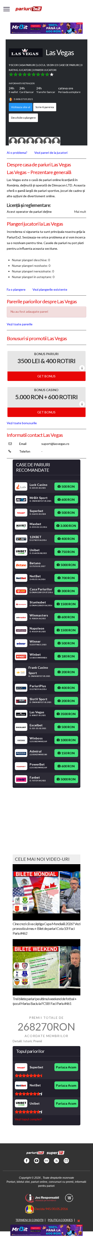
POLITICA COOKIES (60, 1220)
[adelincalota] (47, 141)
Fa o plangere (16, 289)
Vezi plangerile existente (50, 289)
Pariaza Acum (66, 1067)
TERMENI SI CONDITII (29, 1220)
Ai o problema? (17, 152)
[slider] (31, 74)
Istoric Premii (32, 1041)
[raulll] (30, 141)
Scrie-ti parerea (44, 107)
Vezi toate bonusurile (22, 423)
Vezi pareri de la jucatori (50, 152)
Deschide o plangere (23, 117)
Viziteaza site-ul (20, 107)
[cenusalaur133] (39, 141)
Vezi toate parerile (20, 324)
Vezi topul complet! (28, 1119)
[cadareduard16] (21, 141)
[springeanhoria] (56, 141)
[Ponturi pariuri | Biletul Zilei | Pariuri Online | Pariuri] (28, 11)
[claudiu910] (13, 141)
